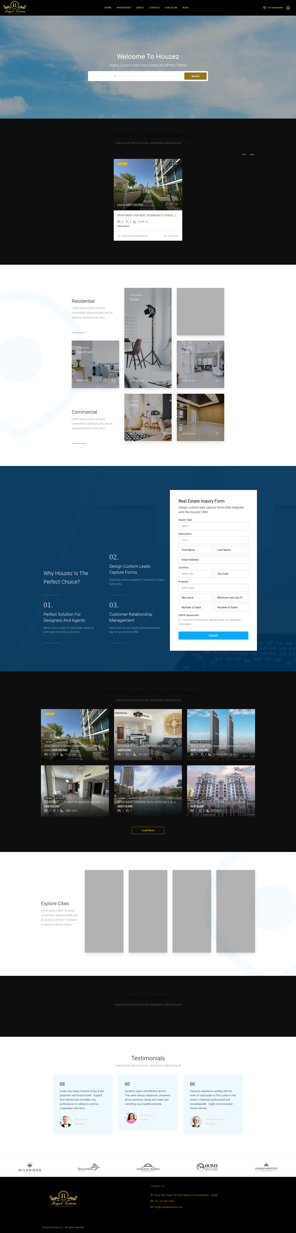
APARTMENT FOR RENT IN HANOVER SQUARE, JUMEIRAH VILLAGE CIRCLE (90, 802)
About (140, 8)
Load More (148, 830)
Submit (213, 635)
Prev (244, 154)
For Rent (174, 164)
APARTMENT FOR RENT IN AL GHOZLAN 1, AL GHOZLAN (152, 802)
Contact (154, 8)
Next (252, 154)
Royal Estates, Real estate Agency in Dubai (140, 236)
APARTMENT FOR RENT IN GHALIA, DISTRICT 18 (147, 746)
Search (195, 76)
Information (185, 533)
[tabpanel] (148, 200)
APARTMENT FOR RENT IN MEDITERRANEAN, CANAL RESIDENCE (229, 802)
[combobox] (99, 76)
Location (183, 567)
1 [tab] (148, 248)
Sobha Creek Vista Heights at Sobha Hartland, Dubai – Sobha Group (231, 746)
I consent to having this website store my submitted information (209, 622)
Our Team (171, 8)
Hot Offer (133, 742)
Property (183, 581)
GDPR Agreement (188, 615)
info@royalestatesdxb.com (168, 1207)
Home (108, 8)
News (185, 8)
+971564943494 (275, 8)
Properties (124, 8)
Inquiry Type (185, 519)
